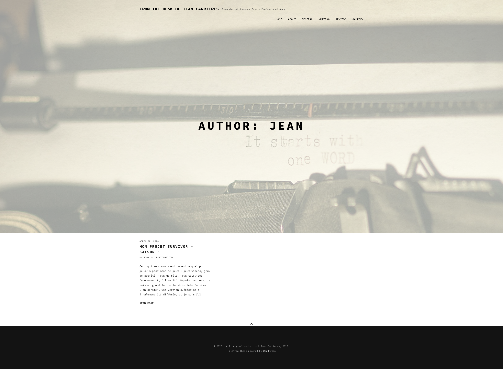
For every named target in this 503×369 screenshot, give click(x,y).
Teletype (233, 350)
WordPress (269, 350)
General (307, 19)
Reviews (341, 19)
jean (146, 257)
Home (279, 19)
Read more (147, 303)
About (292, 19)
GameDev (357, 19)
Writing (324, 19)
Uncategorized (164, 257)
